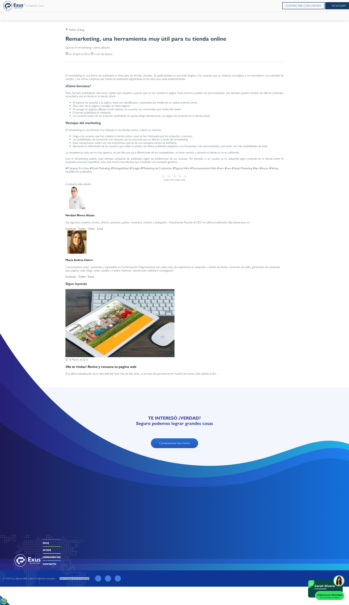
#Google (134, 168)
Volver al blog (76, 29)
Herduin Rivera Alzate (80, 215)
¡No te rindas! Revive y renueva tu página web (100, 367)
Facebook (70, 228)
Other (91, 228)
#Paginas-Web (181, 168)
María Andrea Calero (79, 260)
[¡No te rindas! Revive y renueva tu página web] (119, 356)
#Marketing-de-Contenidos (156, 168)
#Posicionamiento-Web (203, 168)
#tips (256, 168)
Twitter (82, 228)
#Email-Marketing (100, 168)
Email (100, 228)
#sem (220, 168)
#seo (227, 168)
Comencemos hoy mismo (174, 443)
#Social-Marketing (241, 168)
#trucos (263, 168)
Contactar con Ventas (303, 5)
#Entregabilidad (120, 168)
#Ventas (274, 168)
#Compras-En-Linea (77, 168)
